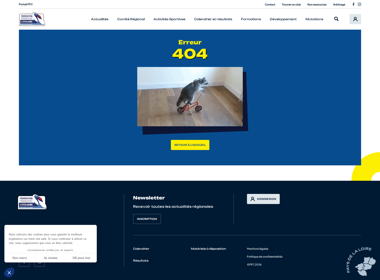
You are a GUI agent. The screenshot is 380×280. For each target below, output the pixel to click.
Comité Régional (131, 19)
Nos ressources (317, 4)
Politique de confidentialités (265, 256)
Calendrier (141, 248)
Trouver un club (291, 4)
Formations (251, 19)
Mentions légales (257, 248)
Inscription (147, 218)
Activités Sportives (169, 19)
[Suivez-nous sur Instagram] (359, 4)
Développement (283, 19)
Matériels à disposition (208, 248)
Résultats (140, 260)
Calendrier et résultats (213, 19)
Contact (270, 4)
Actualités (99, 19)
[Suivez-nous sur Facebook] (353, 4)
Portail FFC (26, 4)
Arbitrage (339, 4)
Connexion (266, 199)
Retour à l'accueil (190, 144)
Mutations (314, 19)
